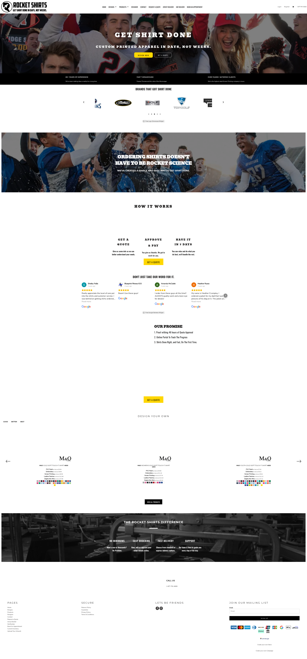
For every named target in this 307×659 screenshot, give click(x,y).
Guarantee (84, 610)
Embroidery (49, 472)
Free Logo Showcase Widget (154, 121)
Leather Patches (49, 476)
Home (9, 607)
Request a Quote (12, 619)
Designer (10, 614)
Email (231, 608)
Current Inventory (13, 629)
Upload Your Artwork (14, 631)
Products (10, 612)
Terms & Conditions (87, 614)
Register (287, 7)
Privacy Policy (86, 612)
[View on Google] (84, 284)
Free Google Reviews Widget (154, 312)
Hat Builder (11, 624)
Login (279, 7)
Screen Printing (49, 474)
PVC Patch (49, 469)
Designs (10, 610)
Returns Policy (86, 607)
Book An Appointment (14, 626)
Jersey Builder (11, 622)
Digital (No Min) (49, 479)
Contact (9, 617)
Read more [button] (86, 301)
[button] (112, 6)
